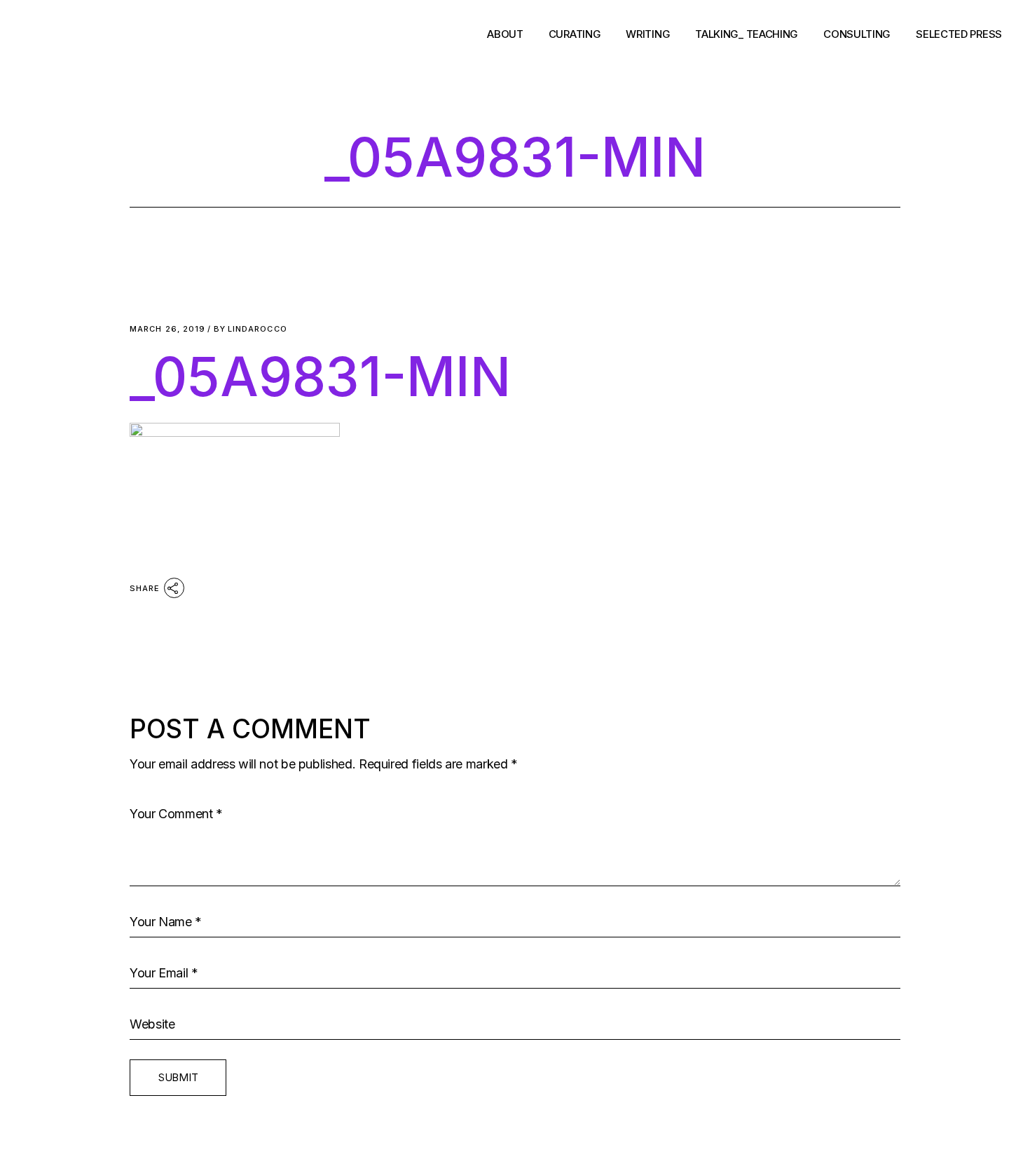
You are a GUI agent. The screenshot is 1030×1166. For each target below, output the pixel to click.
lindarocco (250, 329)
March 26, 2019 (167, 329)
